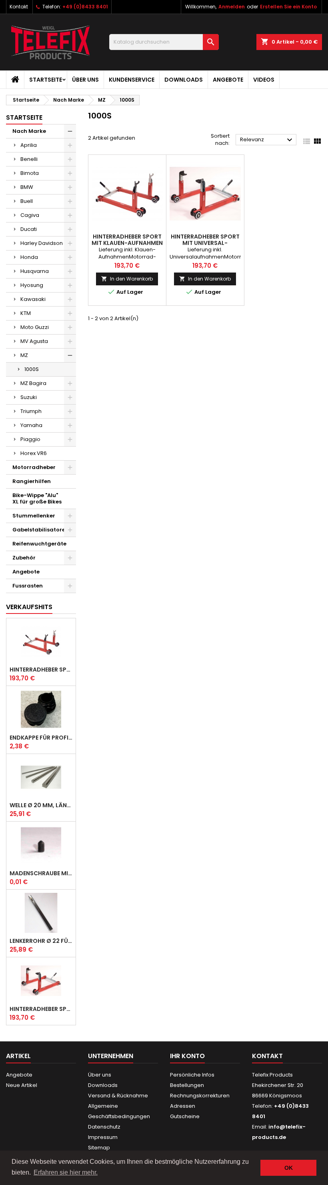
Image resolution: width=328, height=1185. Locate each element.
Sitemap (99, 1147)
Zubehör (24, 557)
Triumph (31, 411)
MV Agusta (34, 341)
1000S (31, 369)
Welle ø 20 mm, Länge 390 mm (41, 805)
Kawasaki (33, 299)
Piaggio (30, 439)
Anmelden (231, 6)
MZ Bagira (33, 383)
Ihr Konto (187, 1056)
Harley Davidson (41, 243)
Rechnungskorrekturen (200, 1095)
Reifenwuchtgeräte (39, 543)
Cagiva (29, 215)
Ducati (28, 229)
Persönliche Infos (192, 1075)
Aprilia (28, 145)
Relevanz (267, 140)
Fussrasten (27, 585)
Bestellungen (187, 1085)
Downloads (183, 80)
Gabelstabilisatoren (40, 529)
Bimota (29, 173)
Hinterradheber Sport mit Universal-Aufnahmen (41, 1009)
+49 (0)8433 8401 (85, 6)
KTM (25, 313)
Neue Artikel (21, 1085)
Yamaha (31, 425)
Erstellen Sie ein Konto (288, 6)
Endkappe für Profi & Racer (41, 737)
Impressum (103, 1137)
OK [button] (288, 1168)
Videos (263, 80)
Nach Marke (29, 131)
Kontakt (19, 6)
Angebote (228, 80)
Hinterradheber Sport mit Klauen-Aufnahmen (41, 669)
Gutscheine (185, 1116)
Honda (29, 257)
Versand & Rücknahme (118, 1095)
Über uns (85, 80)
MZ (24, 355)
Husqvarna (34, 271)
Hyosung (31, 285)
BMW (26, 187)
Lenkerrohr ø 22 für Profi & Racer (41, 941)
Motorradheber (34, 467)
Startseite (45, 80)
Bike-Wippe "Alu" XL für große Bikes (37, 498)
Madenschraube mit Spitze (41, 873)
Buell (26, 201)
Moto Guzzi (34, 327)
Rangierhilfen (31, 481)
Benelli (29, 159)
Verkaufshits (29, 607)
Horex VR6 (33, 453)
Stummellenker (33, 515)
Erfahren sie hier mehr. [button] (66, 1172)
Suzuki (28, 397)
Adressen (182, 1106)
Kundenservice (131, 80)
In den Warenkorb (127, 278)
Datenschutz (104, 1127)
